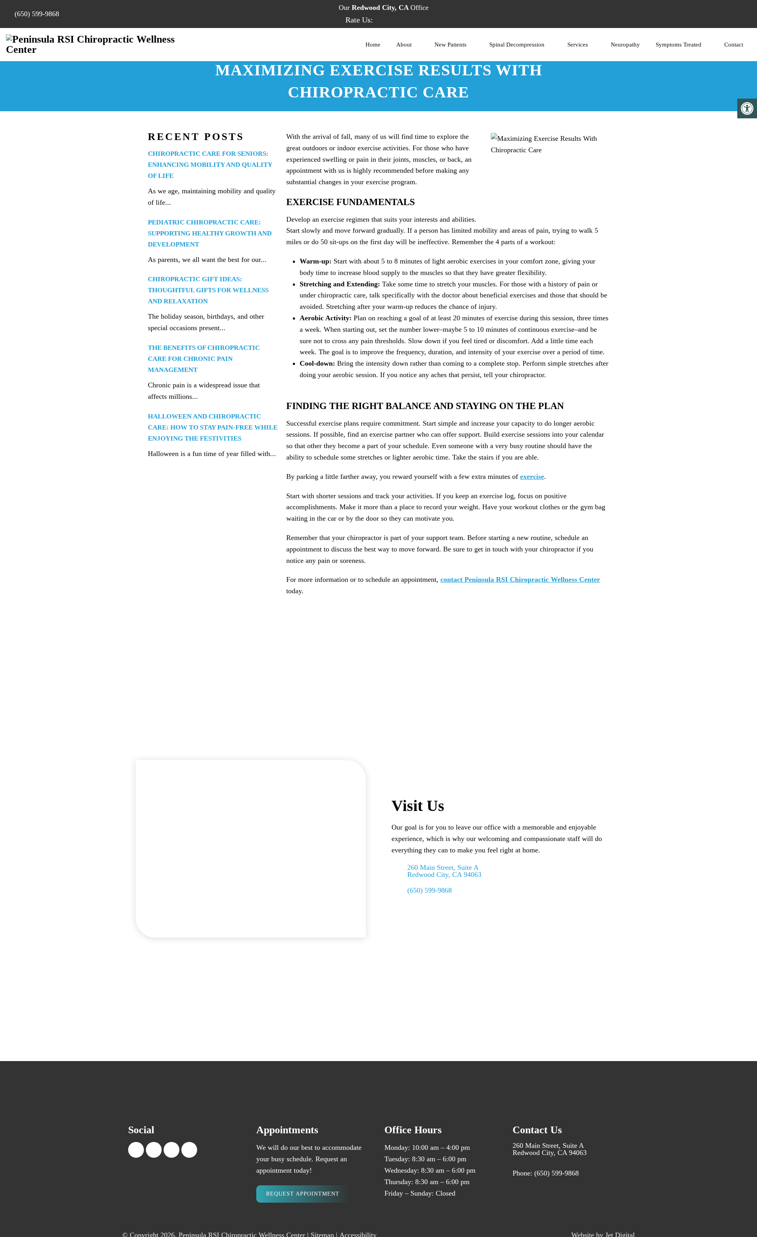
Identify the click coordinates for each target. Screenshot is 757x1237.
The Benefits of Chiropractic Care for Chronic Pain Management (204, 359)
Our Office (383, 7)
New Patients (450, 44)
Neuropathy (625, 44)
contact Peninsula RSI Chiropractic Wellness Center (520, 579)
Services (577, 44)
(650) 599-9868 (37, 14)
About (404, 44)
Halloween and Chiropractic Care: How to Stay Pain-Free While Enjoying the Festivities (213, 427)
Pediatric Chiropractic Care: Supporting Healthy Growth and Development (210, 233)
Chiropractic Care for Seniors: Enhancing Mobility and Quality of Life (210, 164)
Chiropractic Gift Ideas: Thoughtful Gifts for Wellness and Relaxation (208, 290)
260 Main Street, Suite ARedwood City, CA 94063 (444, 871)
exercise (532, 476)
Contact (733, 44)
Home (372, 44)
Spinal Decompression (516, 44)
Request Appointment (302, 1194)
